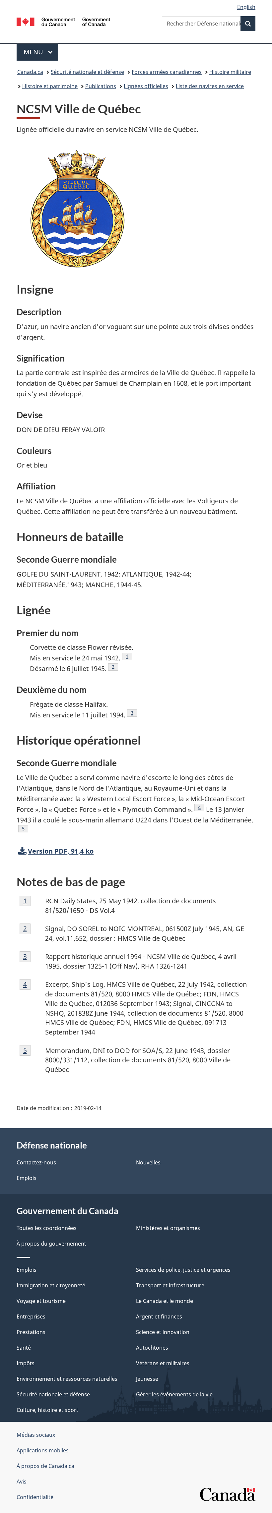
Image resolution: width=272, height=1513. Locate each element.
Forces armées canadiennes (167, 72)
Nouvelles (148, 1162)
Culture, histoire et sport (47, 1410)
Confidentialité (35, 1497)
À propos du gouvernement (51, 1243)
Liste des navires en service (210, 86)
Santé (24, 1347)
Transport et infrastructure (170, 1285)
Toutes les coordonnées (47, 1228)
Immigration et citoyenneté (51, 1285)
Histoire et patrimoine (50, 86)
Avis (22, 1481)
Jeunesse (147, 1378)
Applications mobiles (43, 1450)
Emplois (26, 1178)
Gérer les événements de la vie (174, 1394)
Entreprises (31, 1316)
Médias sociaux (36, 1434)
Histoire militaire (230, 72)
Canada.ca (30, 72)
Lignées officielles (146, 86)
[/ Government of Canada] (63, 21)
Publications (100, 86)
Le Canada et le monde (164, 1301)
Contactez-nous (36, 1162)
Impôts (25, 1363)
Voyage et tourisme (41, 1301)
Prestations (31, 1332)
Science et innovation (162, 1332)
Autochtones (152, 1347)
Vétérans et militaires (162, 1363)
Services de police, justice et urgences (183, 1269)
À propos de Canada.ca (45, 1466)
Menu (41, 51)
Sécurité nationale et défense (87, 72)
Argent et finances (159, 1316)
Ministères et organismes (168, 1228)
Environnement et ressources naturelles (67, 1378)
